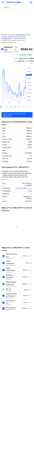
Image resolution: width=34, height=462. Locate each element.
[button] (3, 2)
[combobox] (17, 7)
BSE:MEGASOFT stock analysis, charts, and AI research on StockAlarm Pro (16, 36)
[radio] (2, 106)
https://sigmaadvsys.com (24, 188)
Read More (5, 179)
